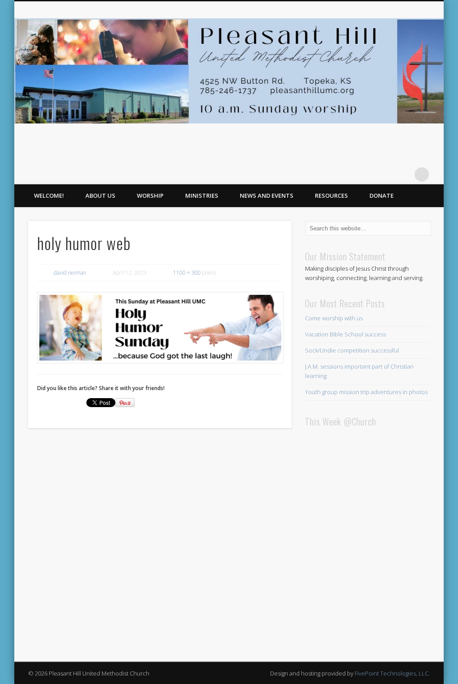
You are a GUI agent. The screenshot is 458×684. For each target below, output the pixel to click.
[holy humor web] (160, 327)
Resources (331, 195)
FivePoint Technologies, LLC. (392, 673)
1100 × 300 (187, 272)
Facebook (403, 174)
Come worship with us (334, 318)
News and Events (266, 195)
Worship (150, 195)
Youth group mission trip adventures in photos (366, 392)
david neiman (70, 272)
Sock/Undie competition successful (352, 350)
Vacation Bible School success (345, 334)
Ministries (201, 195)
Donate (381, 195)
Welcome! (49, 195)
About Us (100, 195)
